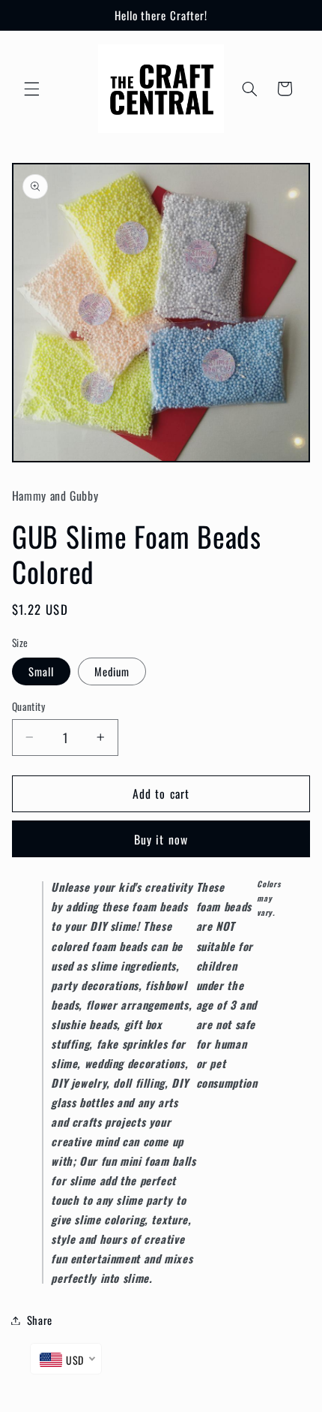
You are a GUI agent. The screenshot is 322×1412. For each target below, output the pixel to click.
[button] (31, 88)
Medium (112, 671)
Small (41, 671)
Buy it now (161, 839)
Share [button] (39, 1319)
